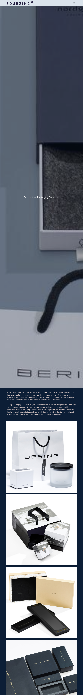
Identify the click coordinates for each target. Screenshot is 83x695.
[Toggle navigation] (74, 3)
